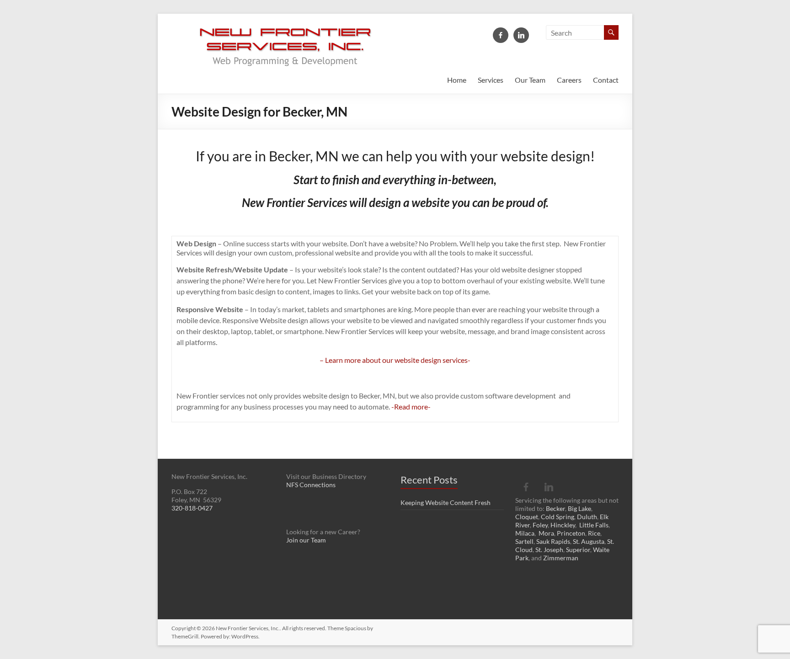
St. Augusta (588, 541)
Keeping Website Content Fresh (445, 502)
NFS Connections (311, 485)
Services (490, 79)
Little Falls (594, 525)
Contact (606, 79)
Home (456, 79)
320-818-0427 (192, 508)
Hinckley (562, 525)
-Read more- (411, 406)
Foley (540, 525)
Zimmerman (560, 558)
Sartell (524, 541)
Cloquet (526, 517)
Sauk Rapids (553, 541)
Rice (594, 533)
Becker (555, 508)
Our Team (530, 79)
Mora (546, 533)
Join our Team (306, 540)
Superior (578, 549)
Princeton (571, 533)
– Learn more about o (353, 360)
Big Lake (579, 508)
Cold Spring (557, 517)
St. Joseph (549, 549)
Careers (569, 79)
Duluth (587, 517)
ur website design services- (428, 360)
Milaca (524, 533)
